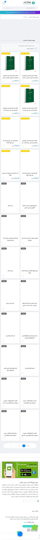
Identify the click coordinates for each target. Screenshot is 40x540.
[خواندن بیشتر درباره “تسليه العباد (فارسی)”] (22, 373)
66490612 (29, 522)
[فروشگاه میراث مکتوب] (28, 3)
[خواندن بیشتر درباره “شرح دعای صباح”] (3, 308)
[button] (22, 80)
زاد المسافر (10, 206)
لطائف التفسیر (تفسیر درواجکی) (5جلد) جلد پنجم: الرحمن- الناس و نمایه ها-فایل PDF (29, 78)
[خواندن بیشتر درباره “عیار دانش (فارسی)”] (3, 341)
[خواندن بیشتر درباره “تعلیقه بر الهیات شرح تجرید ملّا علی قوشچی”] (22, 243)
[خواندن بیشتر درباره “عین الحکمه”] (3, 276)
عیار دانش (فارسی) (10, 336)
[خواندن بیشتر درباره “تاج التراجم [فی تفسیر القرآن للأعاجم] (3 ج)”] (3, 373)
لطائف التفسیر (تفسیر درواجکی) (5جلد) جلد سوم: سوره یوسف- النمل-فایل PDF (29, 110)
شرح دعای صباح (10, 303)
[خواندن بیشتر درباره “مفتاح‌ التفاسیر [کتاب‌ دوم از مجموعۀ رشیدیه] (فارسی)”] (3, 438)
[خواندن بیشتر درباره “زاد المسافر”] (3, 210)
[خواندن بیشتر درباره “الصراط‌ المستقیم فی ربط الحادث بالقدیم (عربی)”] (3, 243)
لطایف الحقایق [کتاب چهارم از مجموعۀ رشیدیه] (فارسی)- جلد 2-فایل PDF (10, 403)
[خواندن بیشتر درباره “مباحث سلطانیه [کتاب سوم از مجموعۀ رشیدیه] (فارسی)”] (22, 406)
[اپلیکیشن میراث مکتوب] (20, 470)
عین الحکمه (10, 271)
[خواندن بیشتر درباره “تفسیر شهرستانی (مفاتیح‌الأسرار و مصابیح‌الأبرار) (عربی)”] (22, 341)
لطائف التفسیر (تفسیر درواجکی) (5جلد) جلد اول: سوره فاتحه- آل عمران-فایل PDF (29, 143)
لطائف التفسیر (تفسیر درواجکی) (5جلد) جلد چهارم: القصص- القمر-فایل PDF (10, 78)
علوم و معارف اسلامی (34, 17)
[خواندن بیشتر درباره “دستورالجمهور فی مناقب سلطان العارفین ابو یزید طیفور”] (22, 210)
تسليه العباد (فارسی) (29, 368)
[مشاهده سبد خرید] (4, 3)
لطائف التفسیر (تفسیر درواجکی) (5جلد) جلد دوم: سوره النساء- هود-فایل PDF (10, 110)
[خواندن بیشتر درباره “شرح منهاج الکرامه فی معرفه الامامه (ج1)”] (22, 276)
